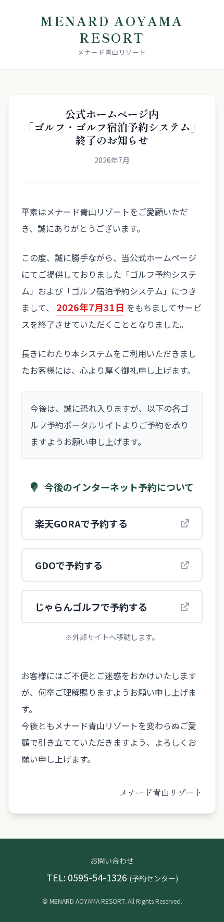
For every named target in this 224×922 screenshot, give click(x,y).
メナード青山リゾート (112, 51)
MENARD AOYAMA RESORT (112, 28)
